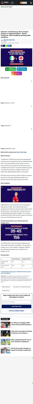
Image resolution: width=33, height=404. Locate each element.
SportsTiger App (21, 152)
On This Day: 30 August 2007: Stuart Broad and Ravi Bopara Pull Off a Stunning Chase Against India (21, 323)
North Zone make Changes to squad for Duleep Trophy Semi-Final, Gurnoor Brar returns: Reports (21, 349)
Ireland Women (5, 290)
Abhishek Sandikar (9, 40)
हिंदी (12, 2)
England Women (6, 286)
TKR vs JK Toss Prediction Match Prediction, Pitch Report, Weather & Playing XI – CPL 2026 (21, 332)
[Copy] (11, 46)
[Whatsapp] (6, 45)
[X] (4, 45)
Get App (24, 2)
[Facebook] (2, 45)
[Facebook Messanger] (8, 45)
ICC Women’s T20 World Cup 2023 (21, 286)
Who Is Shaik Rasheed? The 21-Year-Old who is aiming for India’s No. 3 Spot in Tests (21, 340)
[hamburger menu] (31, 3)
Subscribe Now (16, 306)
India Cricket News (6, 7)
